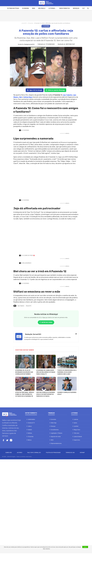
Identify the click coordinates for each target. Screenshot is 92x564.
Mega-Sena (77, 429)
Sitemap (82, 452)
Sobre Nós (8, 452)
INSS (33, 8)
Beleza (29, 440)
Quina (75, 423)
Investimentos (64, 8)
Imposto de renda (56, 436)
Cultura (30, 426)
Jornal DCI (24, 23)
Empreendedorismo (56, 443)
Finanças (53, 426)
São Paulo (41, 8)
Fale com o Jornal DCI (34, 452)
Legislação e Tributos (56, 433)
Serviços (76, 8)
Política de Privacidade (53, 452)
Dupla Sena (77, 440)
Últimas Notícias (13, 8)
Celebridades (31, 419)
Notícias (30, 433)
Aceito (85, 547)
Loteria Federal (78, 436)
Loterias (52, 8)
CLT (83, 8)
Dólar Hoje (53, 423)
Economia (25, 8)
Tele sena (76, 433)
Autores (19, 452)
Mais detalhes (46, 548)
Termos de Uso (70, 452)
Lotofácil (76, 426)
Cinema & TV (31, 423)
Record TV (28, 305)
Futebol (30, 429)
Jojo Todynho (21, 305)
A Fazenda (30, 23)
